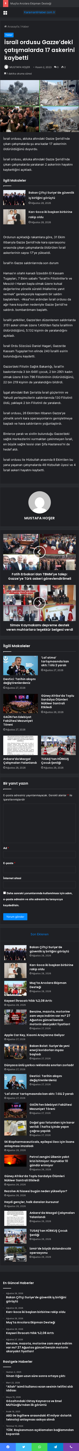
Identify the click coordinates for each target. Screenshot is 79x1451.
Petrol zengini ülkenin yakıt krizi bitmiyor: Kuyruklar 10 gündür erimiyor (49, 1161)
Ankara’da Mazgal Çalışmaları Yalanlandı (20, 761)
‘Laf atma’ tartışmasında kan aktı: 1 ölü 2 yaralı (55, 661)
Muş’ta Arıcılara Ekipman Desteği (30, 3)
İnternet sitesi (12, 878)
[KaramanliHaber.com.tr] (39, 12)
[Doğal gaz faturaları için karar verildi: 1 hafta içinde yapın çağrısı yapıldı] (15, 1128)
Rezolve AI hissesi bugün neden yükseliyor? (35, 1191)
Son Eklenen (40, 934)
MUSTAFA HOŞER (20, 67)
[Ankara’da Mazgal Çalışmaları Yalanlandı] (20, 745)
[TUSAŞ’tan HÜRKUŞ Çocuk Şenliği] (58, 745)
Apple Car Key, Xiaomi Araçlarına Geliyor (34, 1035)
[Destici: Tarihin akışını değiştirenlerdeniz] (20, 665)
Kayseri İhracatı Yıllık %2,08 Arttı (28, 1001)
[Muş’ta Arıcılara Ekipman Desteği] (15, 988)
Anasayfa (13, 26)
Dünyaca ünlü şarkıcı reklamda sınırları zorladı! (39, 1065)
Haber (25, 26)
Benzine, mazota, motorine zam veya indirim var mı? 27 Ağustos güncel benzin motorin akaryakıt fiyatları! (50, 1018)
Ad (6, 848)
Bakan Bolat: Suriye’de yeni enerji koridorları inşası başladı (49, 1050)
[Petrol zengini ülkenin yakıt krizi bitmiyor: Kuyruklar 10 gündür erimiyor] (15, 1161)
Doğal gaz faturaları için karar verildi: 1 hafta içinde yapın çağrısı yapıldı (52, 1127)
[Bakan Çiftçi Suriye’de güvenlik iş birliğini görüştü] (14, 197)
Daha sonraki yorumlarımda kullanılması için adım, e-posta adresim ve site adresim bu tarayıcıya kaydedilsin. (38, 899)
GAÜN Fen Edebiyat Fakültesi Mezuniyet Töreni (18, 721)
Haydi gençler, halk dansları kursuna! (31, 1202)
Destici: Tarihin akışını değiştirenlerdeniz (19, 681)
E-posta (9, 863)
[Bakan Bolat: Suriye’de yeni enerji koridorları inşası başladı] (15, 1051)
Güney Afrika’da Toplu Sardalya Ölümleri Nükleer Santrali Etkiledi (57, 701)
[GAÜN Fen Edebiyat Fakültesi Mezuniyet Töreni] (20, 703)
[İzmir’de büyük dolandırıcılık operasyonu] (15, 1254)
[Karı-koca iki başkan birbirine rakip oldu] (14, 216)
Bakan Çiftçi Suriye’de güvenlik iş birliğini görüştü (49, 949)
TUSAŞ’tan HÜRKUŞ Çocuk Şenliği (55, 761)
